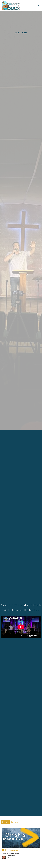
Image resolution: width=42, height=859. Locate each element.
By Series (14, 822)
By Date (5, 822)
